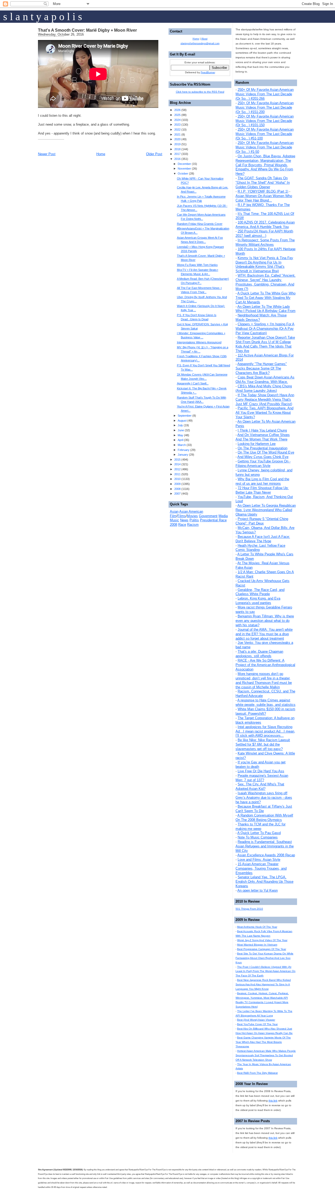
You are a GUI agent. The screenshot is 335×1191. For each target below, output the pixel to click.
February (183, 449)
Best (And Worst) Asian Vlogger (256, 1019)
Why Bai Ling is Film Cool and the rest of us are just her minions (262, 481)
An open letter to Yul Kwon (257, 890)
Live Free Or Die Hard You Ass (261, 771)
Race (182, 525)
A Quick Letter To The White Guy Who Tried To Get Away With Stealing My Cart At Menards (265, 297)
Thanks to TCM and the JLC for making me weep (261, 826)
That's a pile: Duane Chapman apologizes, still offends (259, 654)
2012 (177, 469)
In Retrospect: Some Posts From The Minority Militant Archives (265, 242)
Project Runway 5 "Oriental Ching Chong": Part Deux (262, 521)
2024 (177, 119)
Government (208, 516)
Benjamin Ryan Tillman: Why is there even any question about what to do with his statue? (265, 620)
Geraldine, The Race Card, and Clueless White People (260, 592)
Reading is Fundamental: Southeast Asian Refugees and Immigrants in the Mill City (265, 846)
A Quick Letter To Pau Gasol (259, 833)
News (184, 520)
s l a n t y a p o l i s (42, 17)
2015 (177, 459)
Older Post (154, 154)
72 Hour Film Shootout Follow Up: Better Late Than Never (262, 490)
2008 (177, 488)
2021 (177, 134)
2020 (177, 139)
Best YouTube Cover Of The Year (257, 1024)
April (180, 439)
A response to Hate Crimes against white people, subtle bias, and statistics (265, 702)
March (182, 444)
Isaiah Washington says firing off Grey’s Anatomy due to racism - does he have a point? (264, 797)
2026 (177, 109)
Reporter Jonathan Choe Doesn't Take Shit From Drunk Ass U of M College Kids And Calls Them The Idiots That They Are (265, 344)
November (184, 168)
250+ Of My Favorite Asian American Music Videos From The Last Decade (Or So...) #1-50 (265, 147)
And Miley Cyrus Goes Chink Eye (262, 457)
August (182, 420)
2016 (177, 158)
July (180, 425)
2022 (177, 129)
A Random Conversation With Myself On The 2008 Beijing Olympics (264, 817)
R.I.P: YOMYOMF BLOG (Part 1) (263, 191)
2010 (177, 478)
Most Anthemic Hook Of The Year (257, 926)
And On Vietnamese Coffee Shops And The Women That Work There (263, 437)
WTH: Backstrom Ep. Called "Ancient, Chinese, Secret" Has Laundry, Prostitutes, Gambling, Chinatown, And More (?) (265, 282)
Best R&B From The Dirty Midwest (257, 1072)
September (185, 415)
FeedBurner (208, 72)
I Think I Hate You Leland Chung (262, 430)
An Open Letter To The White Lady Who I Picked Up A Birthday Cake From (265, 309)
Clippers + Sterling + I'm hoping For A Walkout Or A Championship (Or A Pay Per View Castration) (265, 328)
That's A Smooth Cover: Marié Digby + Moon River (87, 30)
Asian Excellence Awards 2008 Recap (266, 855)
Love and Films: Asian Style (259, 860)
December (184, 163)
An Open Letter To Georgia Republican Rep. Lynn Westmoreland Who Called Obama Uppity (266, 510)
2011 (177, 474)
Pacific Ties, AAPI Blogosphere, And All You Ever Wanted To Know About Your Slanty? (264, 412)
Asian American (191, 511)
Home (100, 154)
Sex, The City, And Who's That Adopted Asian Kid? (260, 786)
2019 (177, 144)
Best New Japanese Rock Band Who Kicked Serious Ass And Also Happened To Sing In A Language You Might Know (263, 984)
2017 (177, 153)
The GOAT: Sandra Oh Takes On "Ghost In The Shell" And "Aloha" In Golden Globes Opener (263, 182)
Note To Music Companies (258, 837)
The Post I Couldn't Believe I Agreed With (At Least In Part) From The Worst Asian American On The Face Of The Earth (265, 971)
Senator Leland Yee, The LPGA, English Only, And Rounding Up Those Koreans (264, 881)
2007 (177, 493)
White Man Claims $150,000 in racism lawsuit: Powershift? (265, 711)
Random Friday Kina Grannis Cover (199, 223)
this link (273, 1100)
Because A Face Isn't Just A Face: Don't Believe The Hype (263, 539)
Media (223, 516)
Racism (193, 525)
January (183, 454)
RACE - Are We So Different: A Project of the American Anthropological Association (265, 664)
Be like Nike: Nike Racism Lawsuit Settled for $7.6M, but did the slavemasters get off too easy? (263, 744)
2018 (177, 149)
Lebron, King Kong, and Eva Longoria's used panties (258, 600)
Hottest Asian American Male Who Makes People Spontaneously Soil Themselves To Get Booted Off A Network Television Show (266, 1055)
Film (173, 516)
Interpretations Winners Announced (199, 342)
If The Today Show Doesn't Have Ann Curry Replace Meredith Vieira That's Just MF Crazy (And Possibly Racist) (265, 399)
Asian (174, 511)
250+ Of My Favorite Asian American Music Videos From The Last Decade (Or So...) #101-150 (265, 120)
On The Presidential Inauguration (262, 448)
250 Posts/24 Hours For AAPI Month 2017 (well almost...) (264, 233)
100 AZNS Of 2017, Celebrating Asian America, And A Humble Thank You (265, 224)
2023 (177, 124)
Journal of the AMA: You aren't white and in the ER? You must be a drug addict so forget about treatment (264, 634)
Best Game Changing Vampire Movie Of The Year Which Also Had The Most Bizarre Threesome (263, 1042)
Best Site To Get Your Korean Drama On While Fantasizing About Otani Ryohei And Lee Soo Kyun (264, 958)
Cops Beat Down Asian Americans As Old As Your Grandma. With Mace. (265, 379)
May (180, 435)
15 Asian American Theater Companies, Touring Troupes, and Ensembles (261, 868)
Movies (192, 516)
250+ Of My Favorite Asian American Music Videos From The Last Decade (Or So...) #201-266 (265, 94)
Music (174, 520)
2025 (177, 114)
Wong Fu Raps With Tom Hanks (197, 264)
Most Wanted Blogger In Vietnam (257, 944)
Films (181, 516)
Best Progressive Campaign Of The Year (261, 949)
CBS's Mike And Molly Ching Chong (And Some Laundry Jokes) (264, 388)
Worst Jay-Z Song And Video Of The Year (262, 940)
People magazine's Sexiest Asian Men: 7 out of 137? (262, 778)
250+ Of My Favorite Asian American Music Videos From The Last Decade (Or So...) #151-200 (265, 107)
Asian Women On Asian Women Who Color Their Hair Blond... (264, 198)
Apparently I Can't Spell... (193, 383)
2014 (177, 464)
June (181, 430)
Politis (194, 520)
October (183, 173)
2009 (177, 483)
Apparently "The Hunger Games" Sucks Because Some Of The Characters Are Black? (261, 368)
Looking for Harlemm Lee (257, 444)
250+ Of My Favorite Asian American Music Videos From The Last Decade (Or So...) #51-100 (265, 133)
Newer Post (46, 154)
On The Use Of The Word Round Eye (266, 452)
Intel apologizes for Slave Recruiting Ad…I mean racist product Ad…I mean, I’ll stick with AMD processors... (265, 731)
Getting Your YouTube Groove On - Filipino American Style (263, 463)
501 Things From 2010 (249, 908)
